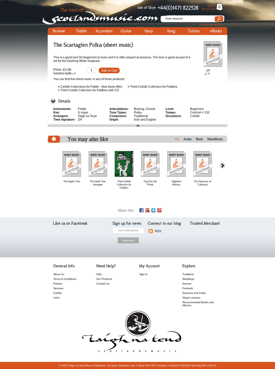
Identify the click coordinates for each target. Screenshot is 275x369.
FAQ (99, 274)
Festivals (187, 288)
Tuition (194, 31)
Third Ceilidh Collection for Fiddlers (152, 86)
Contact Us (102, 283)
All (177, 139)
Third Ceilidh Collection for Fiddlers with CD (88, 90)
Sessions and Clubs (194, 292)
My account (209, 8)
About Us (58, 274)
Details (64, 101)
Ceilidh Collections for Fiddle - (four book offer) (90, 86)
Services (58, 288)
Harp (149, 31)
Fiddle (81, 31)
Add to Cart (109, 70)
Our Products (104, 278)
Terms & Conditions (64, 278)
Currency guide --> (64, 72)
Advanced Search (211, 24)
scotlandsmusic (130, 332)
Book (199, 139)
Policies (57, 283)
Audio (187, 139)
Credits (57, 292)
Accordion (103, 31)
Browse (59, 31)
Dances (186, 283)
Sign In (211, 5)
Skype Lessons (191, 297)
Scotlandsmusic (104, 15)
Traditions (188, 274)
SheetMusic (215, 139)
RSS (158, 231)
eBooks (216, 31)
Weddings (188, 278)
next (222, 166)
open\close (137, 125)
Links (56, 297)
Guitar (126, 31)
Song (171, 31)
